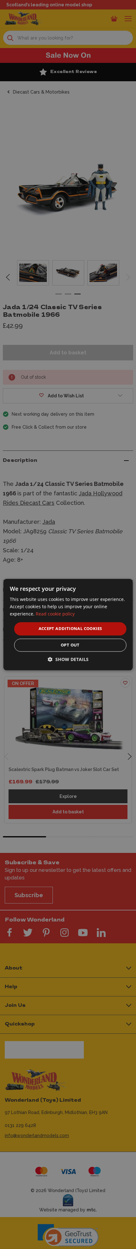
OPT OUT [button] (70, 645)
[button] (68, 659)
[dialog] (68, 624)
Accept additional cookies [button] (70, 629)
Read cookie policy (55, 614)
